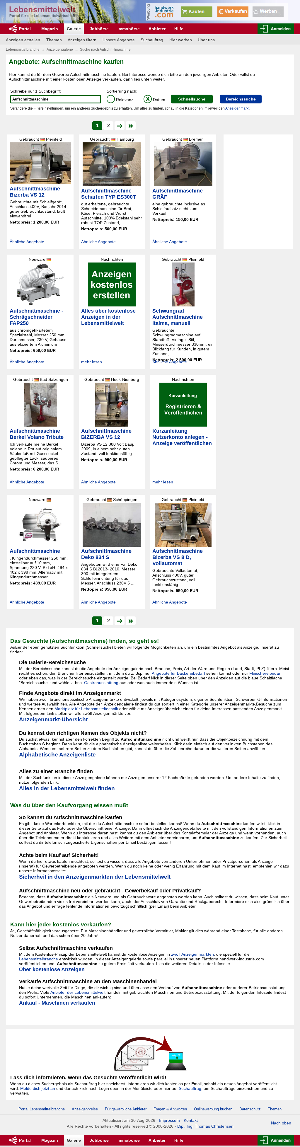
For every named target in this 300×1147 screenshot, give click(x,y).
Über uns (206, 40)
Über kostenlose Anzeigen (52, 969)
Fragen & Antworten (170, 1109)
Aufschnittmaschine (35, 551)
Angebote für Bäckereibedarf (178, 673)
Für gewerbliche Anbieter (126, 1109)
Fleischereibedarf (265, 673)
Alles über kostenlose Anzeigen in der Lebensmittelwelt (108, 317)
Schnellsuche (191, 99)
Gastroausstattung (101, 682)
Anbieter (157, 28)
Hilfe (178, 28)
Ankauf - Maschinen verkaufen (57, 1003)
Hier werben (180, 40)
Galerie (74, 28)
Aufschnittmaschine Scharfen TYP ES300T (108, 194)
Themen (54, 40)
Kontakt (191, 1120)
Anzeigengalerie (60, 49)
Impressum (169, 1120)
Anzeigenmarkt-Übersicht (53, 719)
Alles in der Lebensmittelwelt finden (67, 788)
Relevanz (121, 99)
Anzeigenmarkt (237, 108)
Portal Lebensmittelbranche (41, 1109)
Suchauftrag (152, 40)
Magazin (49, 28)
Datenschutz (250, 1109)
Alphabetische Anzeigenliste (57, 754)
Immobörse (128, 28)
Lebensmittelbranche (23, 49)
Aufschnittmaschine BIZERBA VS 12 (106, 434)
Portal (25, 28)
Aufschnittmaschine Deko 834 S (106, 554)
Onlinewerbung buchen (213, 1109)
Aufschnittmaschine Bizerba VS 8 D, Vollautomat (177, 557)
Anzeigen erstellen (23, 40)
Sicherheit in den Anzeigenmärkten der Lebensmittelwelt (95, 877)
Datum (155, 99)
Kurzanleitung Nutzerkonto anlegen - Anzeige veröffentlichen (182, 437)
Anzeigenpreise (85, 1109)
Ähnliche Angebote (27, 241)
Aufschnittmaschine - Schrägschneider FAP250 (36, 317)
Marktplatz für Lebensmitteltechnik (86, 708)
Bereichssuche (241, 99)
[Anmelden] (276, 28)
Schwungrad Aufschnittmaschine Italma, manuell (177, 317)
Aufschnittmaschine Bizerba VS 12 (35, 192)
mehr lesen (91, 361)
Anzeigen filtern (82, 40)
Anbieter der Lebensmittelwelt (77, 992)
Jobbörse (99, 28)
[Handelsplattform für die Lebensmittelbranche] (42, 12)
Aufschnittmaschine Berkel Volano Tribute (37, 434)
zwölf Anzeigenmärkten (192, 954)
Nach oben (281, 1123)
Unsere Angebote (119, 40)
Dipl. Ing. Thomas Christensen (205, 1126)
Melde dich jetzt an (37, 1088)
